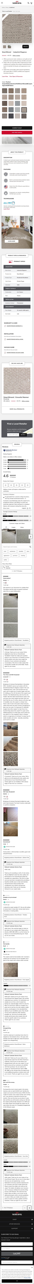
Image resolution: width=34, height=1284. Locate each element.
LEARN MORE (11, 241)
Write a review (16, 55)
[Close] (32, 1267)
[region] (17, 1274)
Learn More (5, 76)
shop (7, 7)
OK (17, 1281)
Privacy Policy (27, 1277)
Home (3, 7)
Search (23, 435)
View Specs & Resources (16, 76)
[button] (30, 28)
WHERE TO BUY (17, 128)
